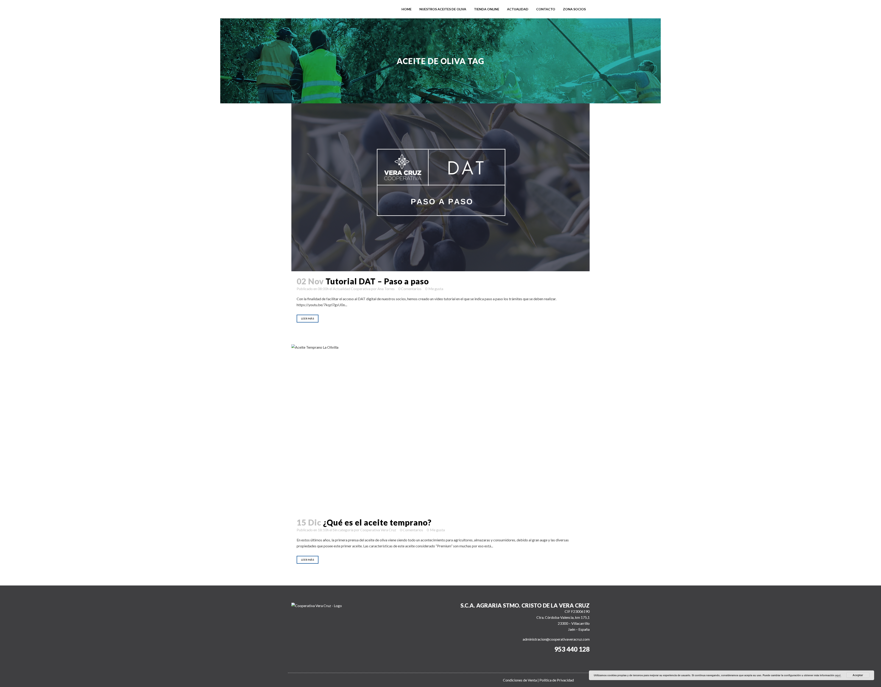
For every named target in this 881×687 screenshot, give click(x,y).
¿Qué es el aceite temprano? (377, 522)
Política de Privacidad (556, 680)
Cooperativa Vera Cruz (378, 530)
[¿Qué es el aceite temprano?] (440, 428)
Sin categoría (343, 530)
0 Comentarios (409, 288)
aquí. (838, 675)
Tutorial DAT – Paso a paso (377, 281)
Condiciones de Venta (520, 680)
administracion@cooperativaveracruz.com (556, 639)
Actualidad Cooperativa (352, 288)
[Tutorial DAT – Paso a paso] (440, 187)
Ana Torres (386, 288)
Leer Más (307, 318)
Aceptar (858, 675)
